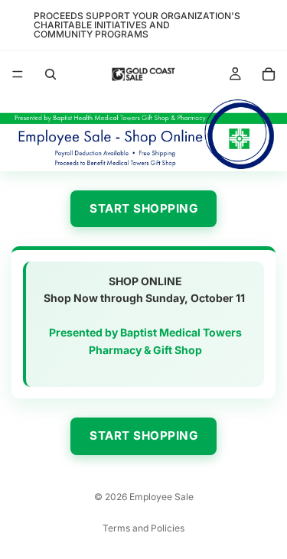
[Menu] (17, 74)
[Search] (50, 74)
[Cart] (268, 74)
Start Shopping (143, 208)
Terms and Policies (143, 528)
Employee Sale (161, 496)
